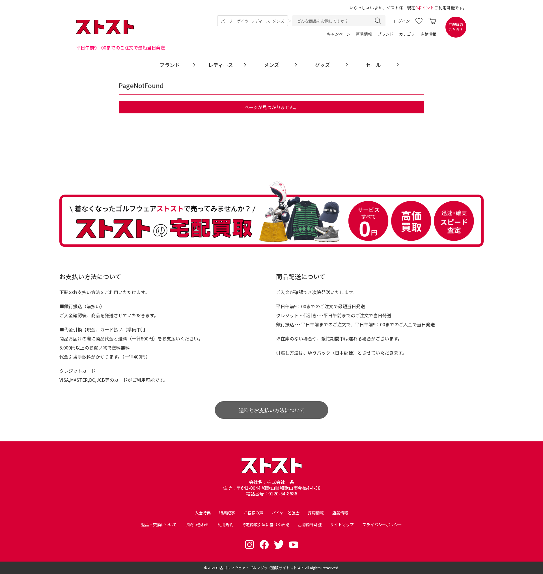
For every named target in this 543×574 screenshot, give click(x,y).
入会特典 (203, 512)
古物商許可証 (310, 524)
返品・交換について (159, 524)
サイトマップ (342, 524)
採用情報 (316, 512)
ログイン (402, 21)
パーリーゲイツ (235, 21)
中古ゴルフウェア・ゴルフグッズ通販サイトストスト (260, 567)
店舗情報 (428, 34)
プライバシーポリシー (382, 524)
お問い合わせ (197, 524)
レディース (260, 21)
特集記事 (227, 512)
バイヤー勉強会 (285, 512)
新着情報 (364, 34)
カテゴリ (407, 34)
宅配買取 (456, 27)
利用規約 (225, 524)
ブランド (385, 34)
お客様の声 (253, 512)
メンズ (278, 21)
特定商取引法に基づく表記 (265, 524)
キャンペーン (338, 34)
